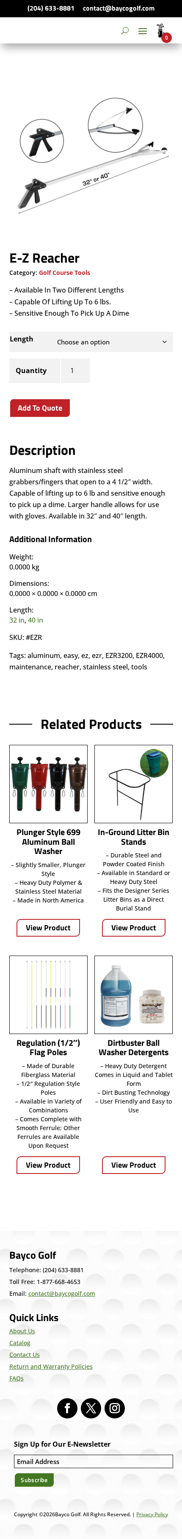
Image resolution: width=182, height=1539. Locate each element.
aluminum (44, 655)
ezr (97, 655)
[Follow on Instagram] (115, 1408)
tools (139, 666)
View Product (48, 927)
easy (70, 655)
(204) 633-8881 (51, 8)
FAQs (16, 1378)
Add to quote (40, 408)
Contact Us (24, 1355)
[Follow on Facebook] (67, 1408)
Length (21, 339)
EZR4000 (149, 655)
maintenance (30, 666)
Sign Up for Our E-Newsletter (62, 1444)
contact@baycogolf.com (118, 8)
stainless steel (105, 666)
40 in (35, 620)
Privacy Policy (152, 1514)
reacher (67, 666)
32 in (17, 620)
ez (84, 655)
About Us (22, 1331)
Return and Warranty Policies (51, 1366)
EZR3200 (118, 655)
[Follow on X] (91, 1408)
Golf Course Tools (64, 273)
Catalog (19, 1343)
